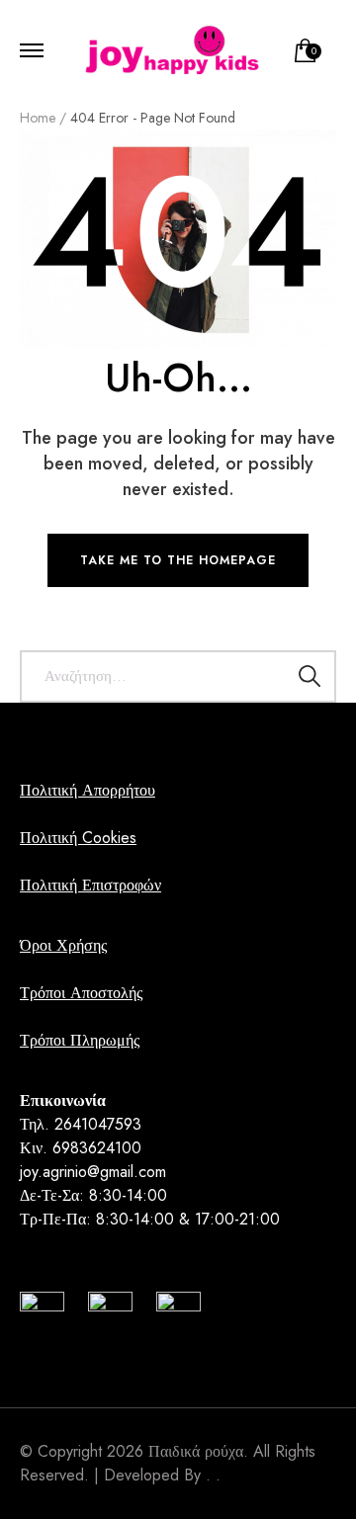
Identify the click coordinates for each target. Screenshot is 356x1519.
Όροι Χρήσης (63, 945)
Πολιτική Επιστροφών (90, 885)
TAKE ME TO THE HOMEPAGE (178, 560)
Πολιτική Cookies (78, 837)
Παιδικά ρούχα (195, 1451)
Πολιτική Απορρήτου (87, 790)
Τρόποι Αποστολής (81, 992)
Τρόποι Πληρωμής (79, 1040)
